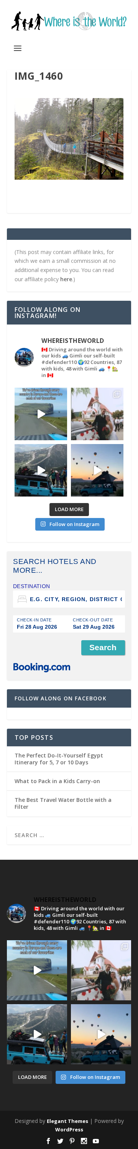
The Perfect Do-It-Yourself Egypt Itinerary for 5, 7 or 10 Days (59, 759)
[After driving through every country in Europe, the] (41, 414)
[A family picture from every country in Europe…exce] (41, 470)
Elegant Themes (67, 1121)
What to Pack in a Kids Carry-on (57, 781)
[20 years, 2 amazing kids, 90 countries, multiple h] (97, 414)
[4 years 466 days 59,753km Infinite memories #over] (97, 470)
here (66, 279)
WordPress (69, 1129)
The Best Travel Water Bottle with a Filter (63, 803)
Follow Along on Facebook (61, 698)
